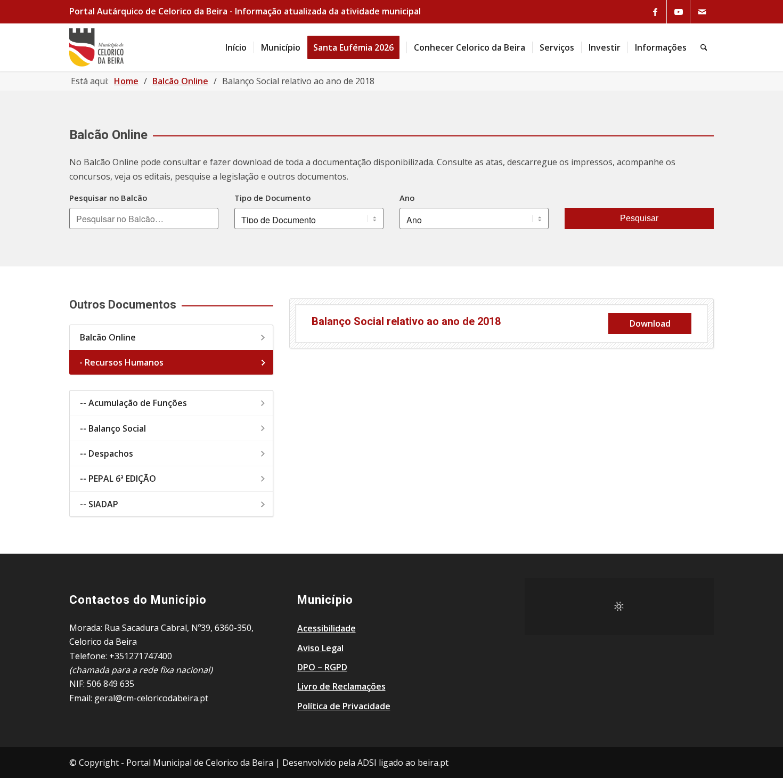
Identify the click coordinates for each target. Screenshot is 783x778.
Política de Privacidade (343, 706)
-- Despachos (106, 453)
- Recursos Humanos (121, 362)
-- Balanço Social (113, 428)
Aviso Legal (320, 648)
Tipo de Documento (272, 197)
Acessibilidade (326, 628)
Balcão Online (108, 337)
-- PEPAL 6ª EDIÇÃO (118, 478)
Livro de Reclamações (341, 686)
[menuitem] (236, 47)
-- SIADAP (99, 504)
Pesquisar (639, 218)
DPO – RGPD (322, 667)
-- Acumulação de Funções (133, 403)
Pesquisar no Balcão (108, 197)
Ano (406, 197)
